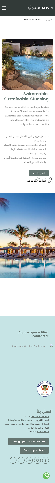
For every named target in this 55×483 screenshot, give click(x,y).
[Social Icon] (45, 460)
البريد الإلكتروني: (41, 420)
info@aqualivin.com (20, 420)
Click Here (43, 431)
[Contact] (49, 180)
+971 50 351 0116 (36, 181)
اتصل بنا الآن (40, 178)
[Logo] (40, 8)
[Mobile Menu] (4, 8)
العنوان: (45, 424)
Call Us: (27, 416)
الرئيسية (48, 19)
